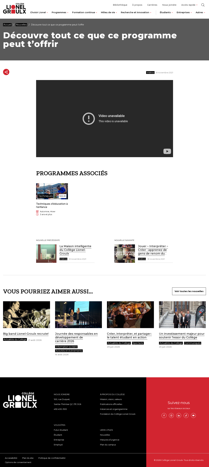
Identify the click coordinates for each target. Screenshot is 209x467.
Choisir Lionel (38, 12)
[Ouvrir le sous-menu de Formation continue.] (96, 15)
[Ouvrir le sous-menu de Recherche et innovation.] (150, 15)
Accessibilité (11, 458)
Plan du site (28, 458)
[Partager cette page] (6, 72)
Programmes (59, 12)
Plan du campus (108, 444)
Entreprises (183, 12)
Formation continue (83, 12)
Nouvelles (105, 435)
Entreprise (59, 439)
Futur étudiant (61, 430)
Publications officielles (111, 404)
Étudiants (165, 12)
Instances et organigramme (113, 409)
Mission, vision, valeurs (111, 399)
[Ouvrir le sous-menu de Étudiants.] (172, 15)
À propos (137, 5)
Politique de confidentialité (51, 458)
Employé (58, 444)
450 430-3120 (60, 409)
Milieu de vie (108, 12)
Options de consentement (18, 462)
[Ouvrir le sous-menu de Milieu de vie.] (116, 15)
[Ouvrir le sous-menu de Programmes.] (67, 15)
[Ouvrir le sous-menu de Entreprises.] (191, 15)
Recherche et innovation (135, 12)
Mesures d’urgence (109, 439)
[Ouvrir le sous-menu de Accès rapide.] (196, 5)
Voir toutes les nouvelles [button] (189, 291)
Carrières (152, 5)
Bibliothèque (120, 5)
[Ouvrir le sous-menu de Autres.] (204, 15)
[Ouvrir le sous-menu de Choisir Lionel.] (47, 15)
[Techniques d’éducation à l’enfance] (52, 202)
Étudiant (58, 435)
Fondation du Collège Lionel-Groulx (117, 414)
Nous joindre (169, 5)
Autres (199, 12)
